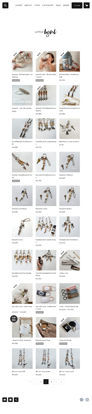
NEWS (66, 5)
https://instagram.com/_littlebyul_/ (87, 399)
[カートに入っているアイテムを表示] (87, 5)
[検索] (5, 5)
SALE (58, 5)
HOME (19, 5)
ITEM (37, 5)
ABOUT (28, 5)
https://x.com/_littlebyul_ (81, 399)
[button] (77, 5)
